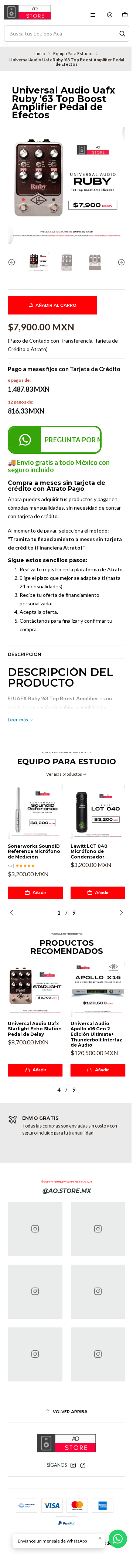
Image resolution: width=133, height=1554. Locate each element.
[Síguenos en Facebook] (82, 1465)
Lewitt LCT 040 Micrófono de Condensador (89, 852)
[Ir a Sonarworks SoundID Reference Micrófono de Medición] (35, 812)
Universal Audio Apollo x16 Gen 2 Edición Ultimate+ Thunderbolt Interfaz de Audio (96, 1034)
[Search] (122, 33)
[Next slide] (119, 262)
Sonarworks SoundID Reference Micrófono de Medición (34, 852)
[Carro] (124, 15)
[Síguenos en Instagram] (73, 1465)
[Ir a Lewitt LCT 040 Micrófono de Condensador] (98, 812)
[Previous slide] (13, 262)
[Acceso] (110, 15)
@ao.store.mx (66, 1190)
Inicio (39, 53)
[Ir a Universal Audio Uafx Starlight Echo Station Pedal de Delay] (35, 989)
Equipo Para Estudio (72, 53)
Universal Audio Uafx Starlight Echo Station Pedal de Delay (35, 1029)
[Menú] (92, 15)
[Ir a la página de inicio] (27, 12)
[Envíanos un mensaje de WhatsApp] (118, 1539)
